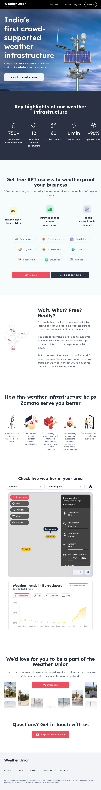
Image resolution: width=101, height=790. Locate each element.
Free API (91, 4)
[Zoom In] (80, 572)
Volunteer (54, 4)
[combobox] (66, 486)
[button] (17, 338)
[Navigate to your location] (87, 572)
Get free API (30, 275)
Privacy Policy (64, 780)
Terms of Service (47, 780)
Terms (20, 770)
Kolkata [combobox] (13, 486)
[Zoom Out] (75, 572)
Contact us (66, 4)
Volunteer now (50, 685)
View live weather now (24, 77)
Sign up (77, 4)
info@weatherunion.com (52, 734)
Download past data (70, 275)
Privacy (7, 770)
